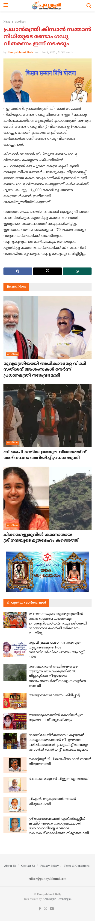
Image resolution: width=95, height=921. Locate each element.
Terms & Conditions (76, 866)
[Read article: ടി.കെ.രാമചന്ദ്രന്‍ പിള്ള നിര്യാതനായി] (15, 785)
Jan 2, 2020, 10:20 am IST (58, 52)
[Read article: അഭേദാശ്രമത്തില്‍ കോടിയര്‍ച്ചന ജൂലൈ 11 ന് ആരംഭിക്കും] (15, 721)
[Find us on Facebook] (40, 909)
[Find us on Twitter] (45, 909)
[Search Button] (89, 5)
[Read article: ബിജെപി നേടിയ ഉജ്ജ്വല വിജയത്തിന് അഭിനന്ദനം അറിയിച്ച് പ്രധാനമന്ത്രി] (47, 415)
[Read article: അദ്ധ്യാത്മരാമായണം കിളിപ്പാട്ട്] (15, 701)
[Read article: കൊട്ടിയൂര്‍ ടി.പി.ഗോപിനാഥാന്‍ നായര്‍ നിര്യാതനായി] (15, 765)
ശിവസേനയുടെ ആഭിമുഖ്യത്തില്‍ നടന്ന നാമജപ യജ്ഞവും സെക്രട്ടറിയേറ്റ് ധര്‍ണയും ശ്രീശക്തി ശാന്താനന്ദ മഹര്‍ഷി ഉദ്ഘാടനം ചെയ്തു (58, 624)
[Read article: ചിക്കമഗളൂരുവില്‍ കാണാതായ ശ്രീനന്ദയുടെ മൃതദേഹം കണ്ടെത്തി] (47, 498)
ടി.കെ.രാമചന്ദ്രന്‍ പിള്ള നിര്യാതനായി (59, 779)
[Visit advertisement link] (47, 572)
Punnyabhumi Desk (20, 52)
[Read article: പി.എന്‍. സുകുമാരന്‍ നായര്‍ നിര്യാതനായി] (15, 805)
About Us (10, 866)
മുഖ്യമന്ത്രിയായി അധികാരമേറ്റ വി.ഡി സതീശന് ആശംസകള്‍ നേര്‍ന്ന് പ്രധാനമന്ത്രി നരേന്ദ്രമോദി (44, 369)
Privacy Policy (49, 866)
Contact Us (28, 866)
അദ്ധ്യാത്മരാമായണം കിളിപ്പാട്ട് (54, 695)
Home (6, 22)
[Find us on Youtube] (52, 909)
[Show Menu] (5, 6)
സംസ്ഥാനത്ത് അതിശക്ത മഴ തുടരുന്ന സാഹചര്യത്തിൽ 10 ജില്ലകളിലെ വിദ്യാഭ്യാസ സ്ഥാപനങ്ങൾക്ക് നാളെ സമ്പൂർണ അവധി (57, 676)
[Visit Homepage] (47, 5)
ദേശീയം (20, 22)
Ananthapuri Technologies (57, 899)
